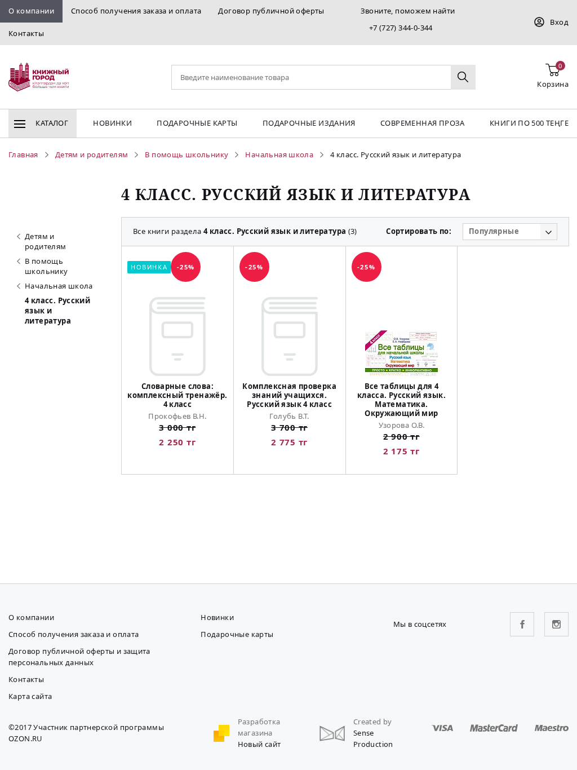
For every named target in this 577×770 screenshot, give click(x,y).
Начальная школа (59, 286)
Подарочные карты (197, 123)
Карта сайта (30, 696)
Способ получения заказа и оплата (136, 11)
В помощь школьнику (46, 266)
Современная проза (422, 123)
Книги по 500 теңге (529, 123)
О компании (31, 11)
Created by (372, 721)
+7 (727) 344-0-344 (401, 28)
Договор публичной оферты (271, 11)
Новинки (112, 123)
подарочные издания (309, 123)
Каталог (51, 123)
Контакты (26, 33)
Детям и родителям (45, 241)
